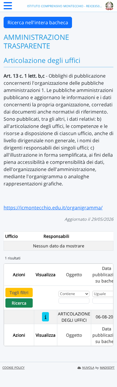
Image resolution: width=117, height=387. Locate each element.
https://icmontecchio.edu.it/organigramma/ (53, 207)
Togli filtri (19, 292)
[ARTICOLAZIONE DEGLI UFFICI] (45, 316)
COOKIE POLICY (13, 368)
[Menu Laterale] (8, 7)
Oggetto (74, 274)
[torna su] (104, 368)
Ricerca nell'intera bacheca (38, 22)
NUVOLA (88, 368)
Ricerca (19, 303)
